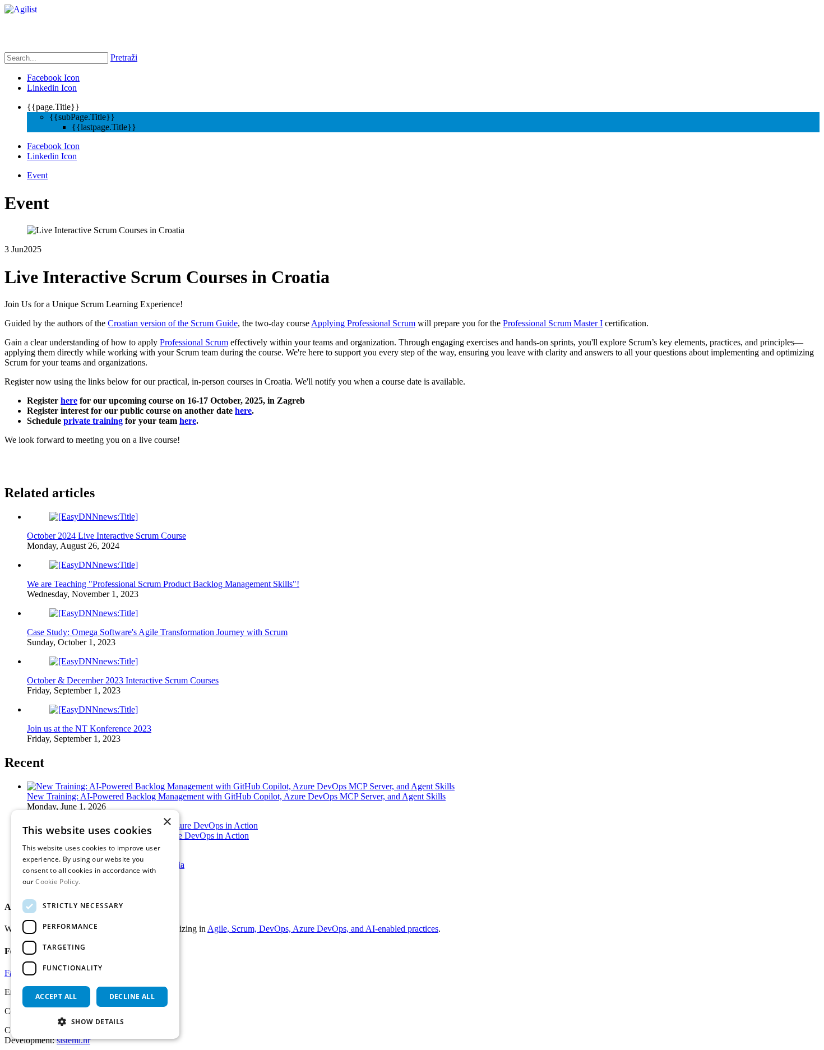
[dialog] (95, 924)
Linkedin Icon (52, 87)
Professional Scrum (194, 342)
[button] (95, 1021)
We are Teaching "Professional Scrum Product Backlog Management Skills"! (163, 584)
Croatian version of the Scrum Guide (173, 323)
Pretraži (123, 57)
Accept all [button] (56, 996)
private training (93, 420)
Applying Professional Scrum (363, 323)
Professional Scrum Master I (553, 323)
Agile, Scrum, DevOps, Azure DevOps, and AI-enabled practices (322, 928)
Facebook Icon (53, 77)
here (69, 400)
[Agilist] (20, 9)
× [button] (167, 822)
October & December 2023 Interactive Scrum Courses (123, 680)
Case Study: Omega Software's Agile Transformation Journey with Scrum (157, 632)
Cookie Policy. (57, 881)
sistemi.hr (73, 1040)
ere (246, 410)
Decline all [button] (132, 996)
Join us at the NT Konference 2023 (89, 728)
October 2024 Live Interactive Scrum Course (106, 535)
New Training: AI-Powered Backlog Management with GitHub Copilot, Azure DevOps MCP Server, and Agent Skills (236, 796)
